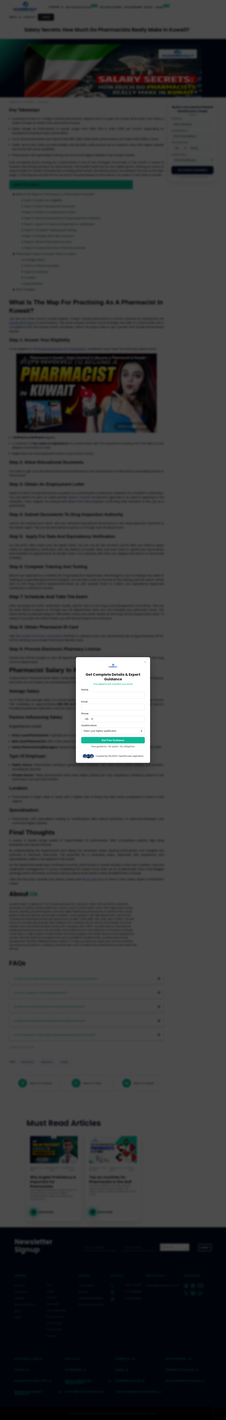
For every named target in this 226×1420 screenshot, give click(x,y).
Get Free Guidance (113, 740)
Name (84, 689)
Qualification (89, 725)
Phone (84, 713)
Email (84, 701)
